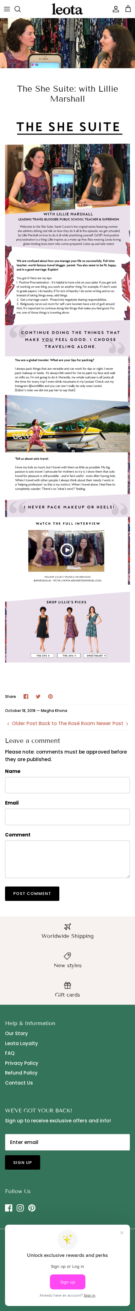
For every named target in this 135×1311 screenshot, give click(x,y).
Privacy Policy (21, 1063)
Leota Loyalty (21, 1043)
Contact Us (19, 1083)
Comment (17, 834)
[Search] (21, 9)
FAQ (9, 1053)
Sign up (22, 1163)
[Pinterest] (31, 1208)
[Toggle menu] (7, 9)
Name (12, 771)
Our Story (16, 1033)
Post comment (32, 894)
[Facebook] (8, 1208)
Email (12, 803)
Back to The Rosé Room (67, 723)
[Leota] (67, 9)
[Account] (114, 9)
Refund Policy (21, 1073)
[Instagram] (20, 1208)
